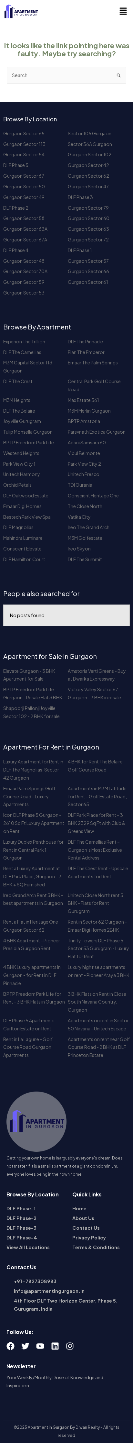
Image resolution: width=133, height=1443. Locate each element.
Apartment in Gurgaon (48, 1427)
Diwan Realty (88, 1427)
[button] (123, 11)
